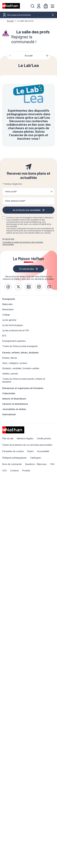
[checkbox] (3, 217)
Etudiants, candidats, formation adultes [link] (20, 368)
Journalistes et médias (14, 409)
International (9, 414)
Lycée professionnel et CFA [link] (15, 330)
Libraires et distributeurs (15, 404)
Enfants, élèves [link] (9, 358)
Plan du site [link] (7, 438)
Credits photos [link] (44, 438)
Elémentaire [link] (8, 309)
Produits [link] (26, 470)
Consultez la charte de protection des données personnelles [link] (22, 243)
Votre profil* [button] (11, 191)
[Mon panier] (46, 6)
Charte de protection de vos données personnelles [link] (27, 445)
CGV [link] (4, 470)
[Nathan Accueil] (11, 6)
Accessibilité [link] (43, 451)
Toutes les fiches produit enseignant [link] (20, 346)
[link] (8, 286)
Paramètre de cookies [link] (13, 451)
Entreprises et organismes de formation (22, 388)
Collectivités (8, 393)
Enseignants (8, 299)
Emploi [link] (30, 451)
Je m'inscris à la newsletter (27, 210)
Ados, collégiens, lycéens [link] (14, 363)
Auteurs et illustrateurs (14, 398)
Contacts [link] (14, 470)
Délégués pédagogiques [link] (14, 457)
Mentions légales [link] (25, 438)
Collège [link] (6, 314)
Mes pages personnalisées (19, 15)
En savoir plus (8, 239)
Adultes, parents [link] (10, 373)
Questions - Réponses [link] (36, 464)
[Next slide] (47, 55)
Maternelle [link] (7, 304)
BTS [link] (4, 335)
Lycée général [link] (9, 320)
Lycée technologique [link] (12, 325)
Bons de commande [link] (12, 464)
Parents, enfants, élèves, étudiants (20, 352)
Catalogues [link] (35, 457)
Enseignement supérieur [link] (14, 341)
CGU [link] (52, 464)
